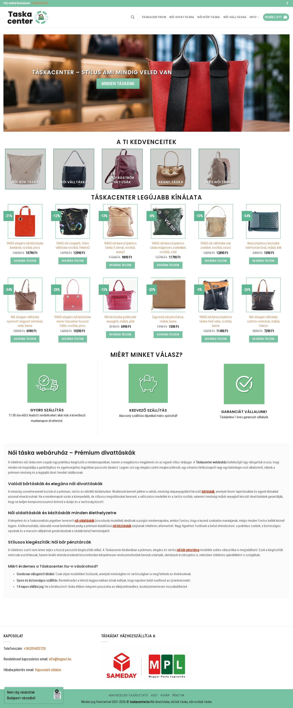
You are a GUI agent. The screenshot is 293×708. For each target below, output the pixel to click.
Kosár (165, 695)
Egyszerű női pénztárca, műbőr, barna (168, 319)
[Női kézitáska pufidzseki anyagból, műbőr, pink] (120, 295)
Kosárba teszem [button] (25, 260)
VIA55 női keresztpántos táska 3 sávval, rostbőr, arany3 (120, 247)
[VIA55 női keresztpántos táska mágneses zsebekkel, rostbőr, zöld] (168, 221)
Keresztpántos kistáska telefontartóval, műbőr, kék (263, 245)
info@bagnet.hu (60, 659)
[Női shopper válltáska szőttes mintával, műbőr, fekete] (263, 295)
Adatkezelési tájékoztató (128, 695)
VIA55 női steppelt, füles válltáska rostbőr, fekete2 (73, 245)
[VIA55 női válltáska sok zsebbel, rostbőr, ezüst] (215, 221)
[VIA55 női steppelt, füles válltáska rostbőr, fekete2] (72, 221)
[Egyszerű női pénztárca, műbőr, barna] (168, 295)
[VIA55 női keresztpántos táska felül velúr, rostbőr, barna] (215, 295)
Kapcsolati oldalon (48, 670)
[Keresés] (132, 17)
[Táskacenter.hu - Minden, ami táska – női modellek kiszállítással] (26, 17)
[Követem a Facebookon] (287, 3)
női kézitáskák (122, 526)
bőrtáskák (208, 491)
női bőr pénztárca (188, 550)
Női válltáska (234, 17)
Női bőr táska (208, 17)
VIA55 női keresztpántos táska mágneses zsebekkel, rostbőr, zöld (168, 247)
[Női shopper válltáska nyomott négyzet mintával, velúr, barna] (25, 295)
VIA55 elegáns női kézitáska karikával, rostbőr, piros (25, 245)
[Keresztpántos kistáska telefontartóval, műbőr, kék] (263, 221)
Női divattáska (181, 17)
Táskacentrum (153, 17)
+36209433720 (39, 3)
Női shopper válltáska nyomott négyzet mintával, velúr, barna (25, 321)
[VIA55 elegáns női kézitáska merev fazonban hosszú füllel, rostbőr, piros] (72, 295)
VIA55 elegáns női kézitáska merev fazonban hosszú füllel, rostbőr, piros (72, 321)
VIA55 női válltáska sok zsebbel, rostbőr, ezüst (216, 245)
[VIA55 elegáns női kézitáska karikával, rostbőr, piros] (25, 221)
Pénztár (178, 695)
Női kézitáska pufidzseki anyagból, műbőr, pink (120, 319)
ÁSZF (154, 695)
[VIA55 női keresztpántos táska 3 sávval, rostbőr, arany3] (120, 221)
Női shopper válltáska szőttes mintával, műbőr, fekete (263, 321)
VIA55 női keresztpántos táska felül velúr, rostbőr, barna (215, 321)
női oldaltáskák (84, 520)
